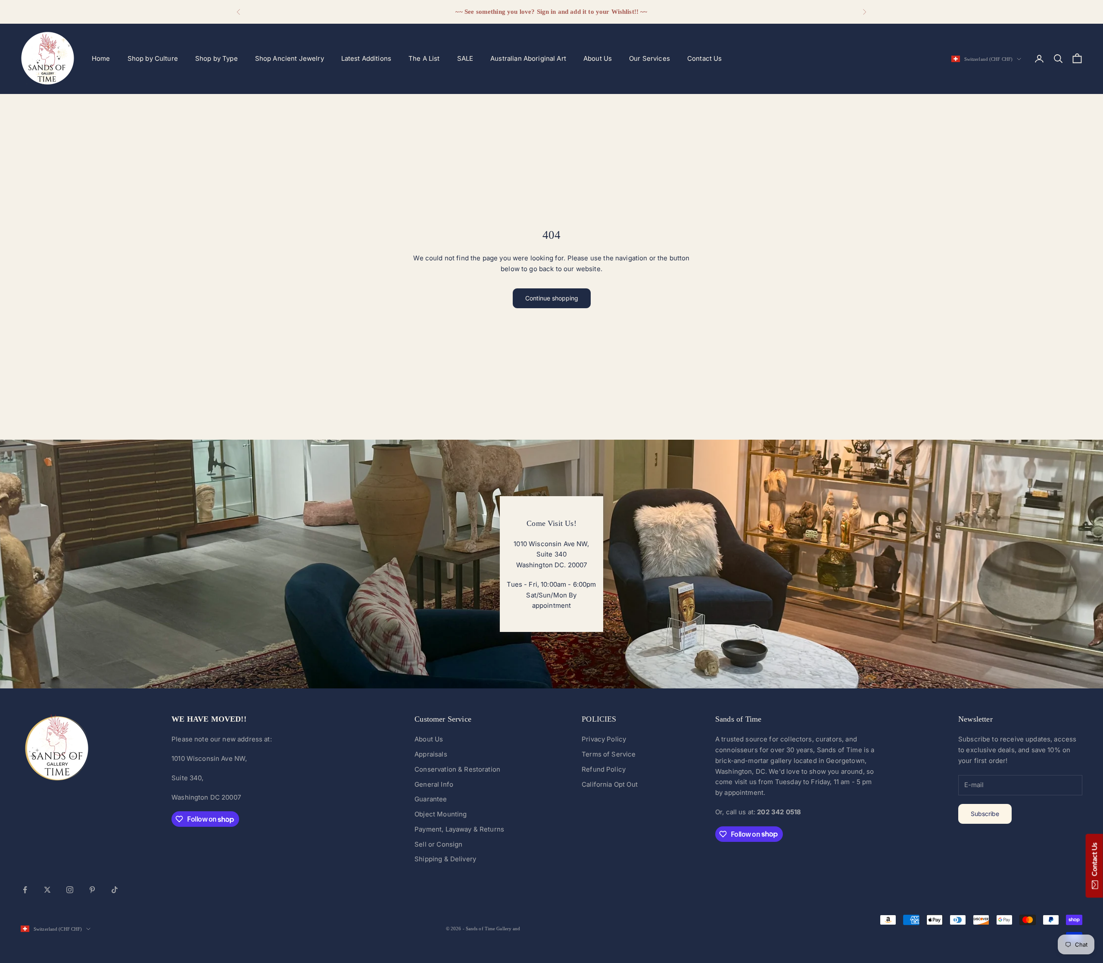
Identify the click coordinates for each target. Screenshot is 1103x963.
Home (101, 58)
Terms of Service (609, 754)
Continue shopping (551, 298)
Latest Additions (366, 58)
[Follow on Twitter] (47, 889)
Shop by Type (216, 58)
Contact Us (704, 58)
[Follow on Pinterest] (92, 889)
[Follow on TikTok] (114, 889)
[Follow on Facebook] (25, 889)
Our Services (649, 58)
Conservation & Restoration (457, 769)
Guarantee (430, 799)
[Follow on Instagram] (69, 889)
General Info (433, 784)
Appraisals (430, 754)
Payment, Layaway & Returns (459, 829)
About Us (597, 58)
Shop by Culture (153, 58)
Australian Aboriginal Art (528, 58)
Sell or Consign (438, 844)
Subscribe (985, 813)
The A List (424, 58)
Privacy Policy (604, 739)
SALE (465, 58)
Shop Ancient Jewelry (289, 58)
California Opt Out (610, 784)
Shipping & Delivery (445, 859)
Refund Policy (604, 769)
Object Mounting (440, 814)
